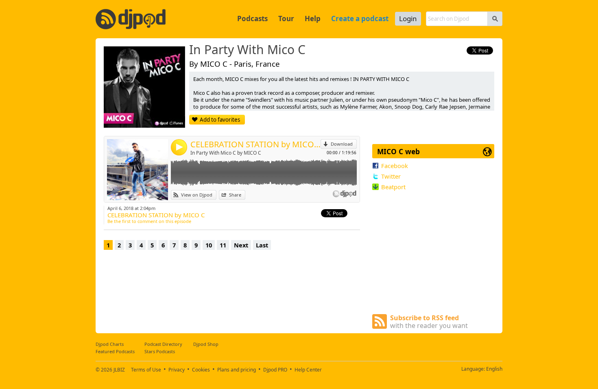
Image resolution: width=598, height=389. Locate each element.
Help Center (308, 369)
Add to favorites (220, 119)
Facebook (394, 165)
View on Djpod (196, 195)
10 (208, 245)
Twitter (391, 176)
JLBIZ (119, 369)
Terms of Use (146, 369)
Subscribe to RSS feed (429, 321)
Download (342, 144)
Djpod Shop (205, 344)
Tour (286, 18)
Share (235, 195)
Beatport (393, 187)
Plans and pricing (236, 369)
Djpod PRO (275, 369)
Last (262, 245)
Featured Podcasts (115, 351)
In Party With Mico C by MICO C (225, 152)
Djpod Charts (110, 344)
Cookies (201, 369)
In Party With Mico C (247, 50)
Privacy (176, 369)
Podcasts (252, 18)
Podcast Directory (163, 344)
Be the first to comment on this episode (149, 221)
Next (241, 245)
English (494, 368)
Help (313, 18)
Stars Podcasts (159, 351)
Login (408, 18)
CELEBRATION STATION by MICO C (255, 144)
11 (223, 245)
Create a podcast (359, 18)
